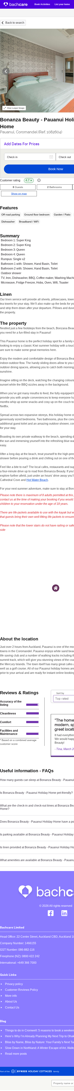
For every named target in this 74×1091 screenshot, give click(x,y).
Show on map (19, 193)
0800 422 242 (31, 956)
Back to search (14, 22)
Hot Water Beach (37, 479)
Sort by (60, 693)
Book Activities (42, 4)
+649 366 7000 (26, 962)
